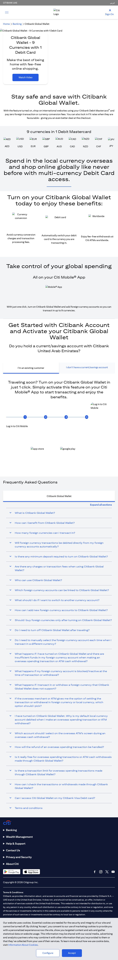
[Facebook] (94, 872)
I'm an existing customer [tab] (31, 367)
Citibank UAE (10, 3)
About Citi (12, 863)
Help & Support (15, 843)
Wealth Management (19, 836)
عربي (112, 3)
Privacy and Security (19, 857)
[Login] (110, 10)
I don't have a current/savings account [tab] (87, 367)
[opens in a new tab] (44, 451)
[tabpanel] (59, 422)
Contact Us (13, 850)
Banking (11, 830)
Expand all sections (101, 504)
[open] (7, 12)
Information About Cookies (23, 944)
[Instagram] (101, 872)
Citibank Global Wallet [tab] (59, 496)
